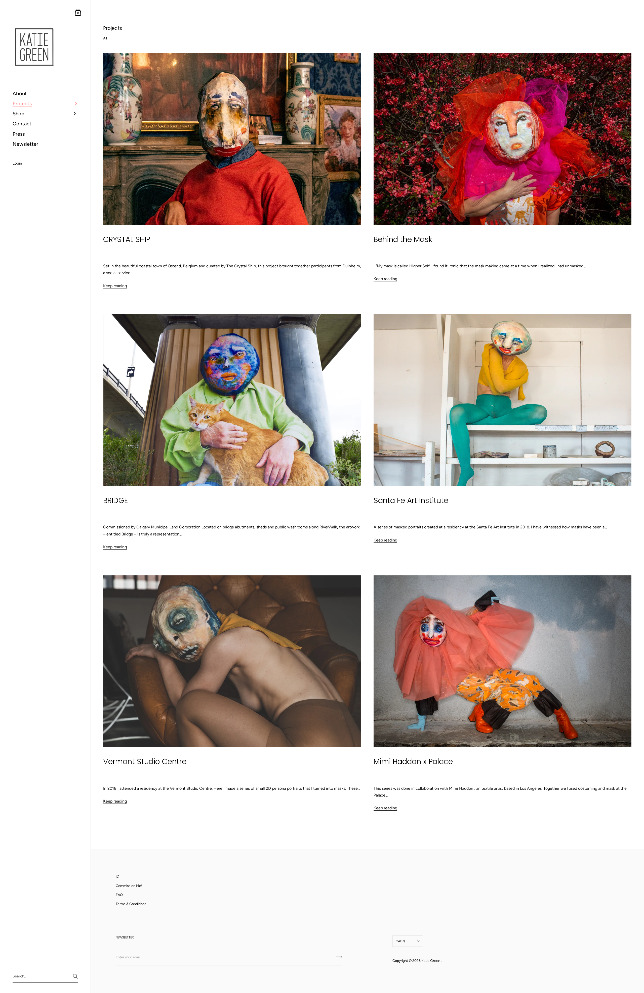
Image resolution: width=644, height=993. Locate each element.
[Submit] (384, 537)
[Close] (392, 444)
